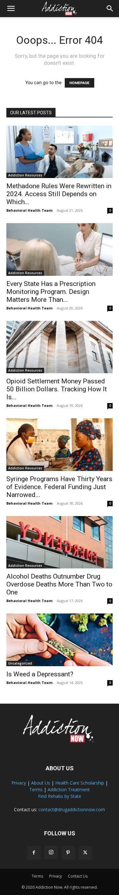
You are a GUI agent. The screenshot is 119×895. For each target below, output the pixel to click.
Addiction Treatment (69, 789)
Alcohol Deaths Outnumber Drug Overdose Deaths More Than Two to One (59, 584)
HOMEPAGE (79, 83)
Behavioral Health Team (29, 210)
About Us (40, 783)
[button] (11, 8)
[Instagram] (51, 852)
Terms (36, 789)
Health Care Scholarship (79, 783)
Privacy (18, 783)
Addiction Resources (25, 175)
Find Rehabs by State (59, 796)
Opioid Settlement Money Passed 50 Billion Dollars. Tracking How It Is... (56, 389)
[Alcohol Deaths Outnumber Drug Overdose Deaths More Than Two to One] (59, 542)
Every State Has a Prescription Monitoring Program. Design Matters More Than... (51, 291)
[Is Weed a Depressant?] (59, 639)
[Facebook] (34, 852)
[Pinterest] (68, 852)
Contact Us (78, 876)
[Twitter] (85, 852)
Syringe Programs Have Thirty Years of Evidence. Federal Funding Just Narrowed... (59, 487)
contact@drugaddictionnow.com (71, 809)
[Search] (110, 8)
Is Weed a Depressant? (39, 674)
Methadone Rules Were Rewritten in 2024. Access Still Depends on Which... (58, 194)
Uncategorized (20, 663)
